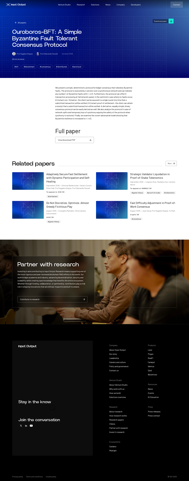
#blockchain (29, 66)
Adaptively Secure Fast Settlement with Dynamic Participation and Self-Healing (68, 177)
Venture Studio (64, 4)
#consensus (45, 66)
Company (121, 4)
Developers (136, 4)
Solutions (95, 4)
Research (81, 4)
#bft (16, 66)
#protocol (76, 66)
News (107, 4)
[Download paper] (171, 21)
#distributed (61, 66)
